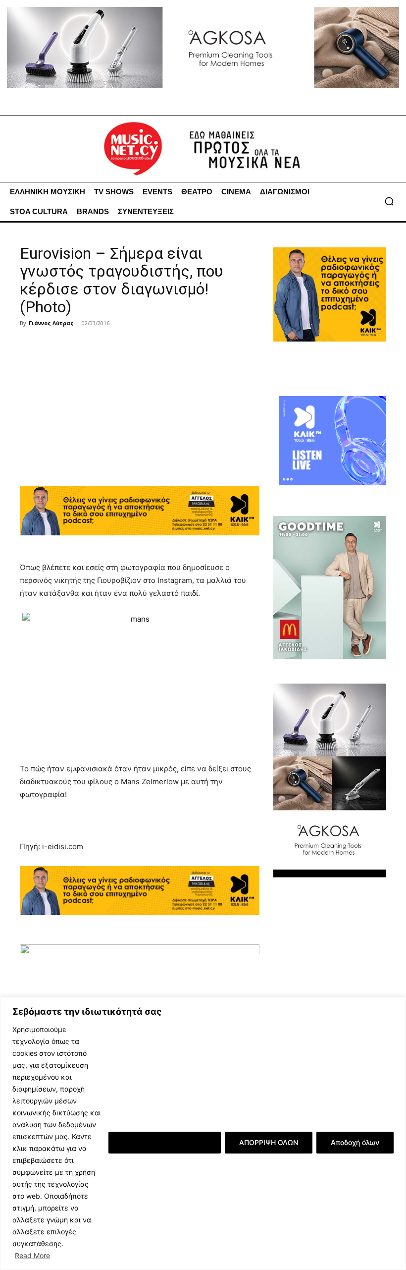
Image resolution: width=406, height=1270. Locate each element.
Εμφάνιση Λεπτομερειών (164, 1142)
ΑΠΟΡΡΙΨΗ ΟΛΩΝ (268, 1142)
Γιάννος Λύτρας (51, 323)
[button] (389, 201)
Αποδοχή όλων (355, 1142)
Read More (32, 1255)
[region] (203, 1133)
